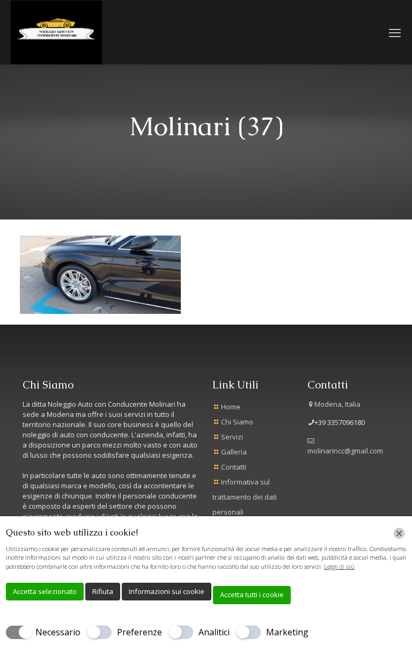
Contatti (233, 467)
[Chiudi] (399, 533)
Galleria (234, 452)
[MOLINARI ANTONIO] (56, 32)
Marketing (287, 632)
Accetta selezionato (45, 591)
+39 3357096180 (339, 422)
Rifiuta (102, 591)
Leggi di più (339, 566)
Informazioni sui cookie (166, 591)
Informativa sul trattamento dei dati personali (244, 497)
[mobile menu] (395, 32)
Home (230, 407)
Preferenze (139, 632)
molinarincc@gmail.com (345, 451)
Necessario (57, 632)
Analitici (214, 632)
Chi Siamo (237, 422)
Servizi (232, 437)
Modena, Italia (337, 404)
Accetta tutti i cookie (252, 594)
